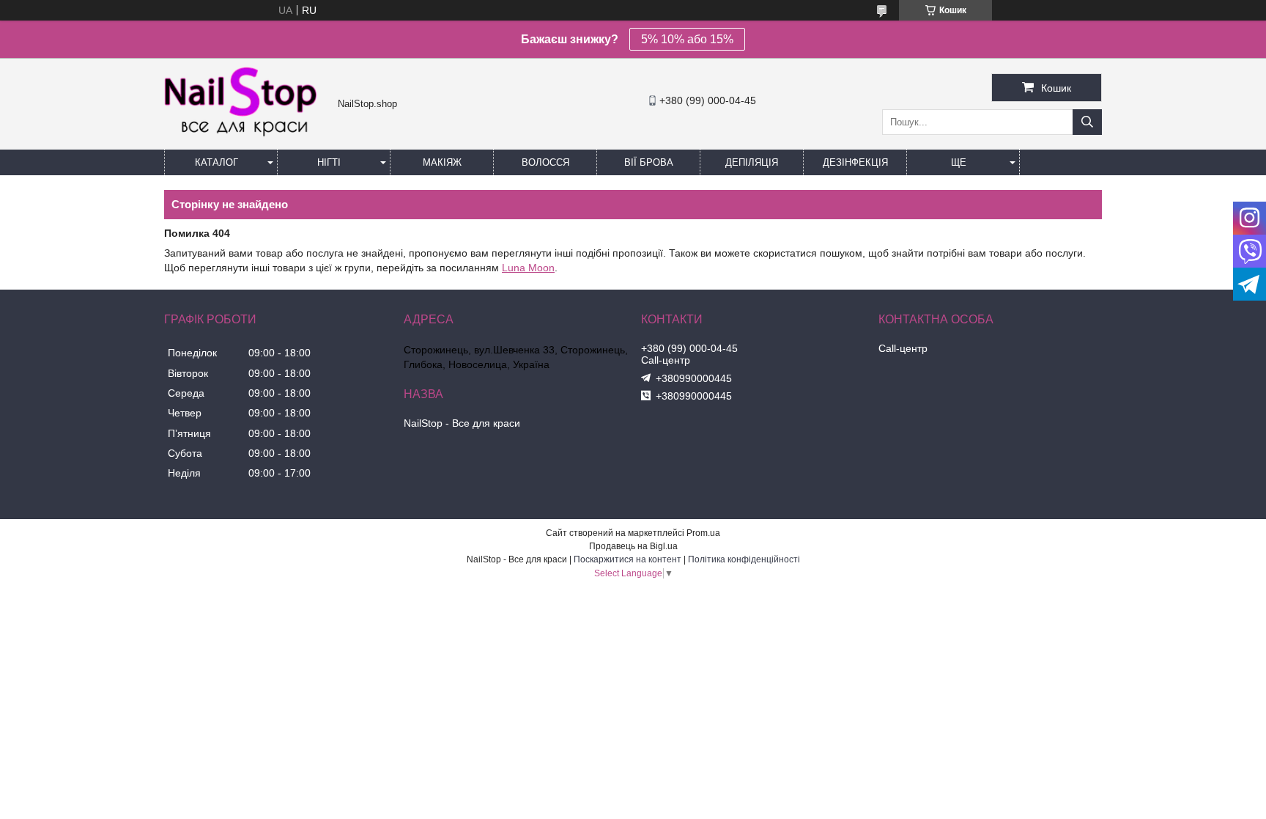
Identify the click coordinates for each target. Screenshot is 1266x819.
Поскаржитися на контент (627, 559)
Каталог (216, 162)
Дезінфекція (855, 162)
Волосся (545, 162)
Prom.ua (703, 533)
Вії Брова (648, 162)
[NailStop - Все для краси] (247, 135)
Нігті (329, 162)
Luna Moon (528, 267)
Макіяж (442, 162)
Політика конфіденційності (744, 559)
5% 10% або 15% (687, 39)
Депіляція (751, 162)
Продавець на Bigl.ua (633, 546)
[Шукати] (1087, 122)
